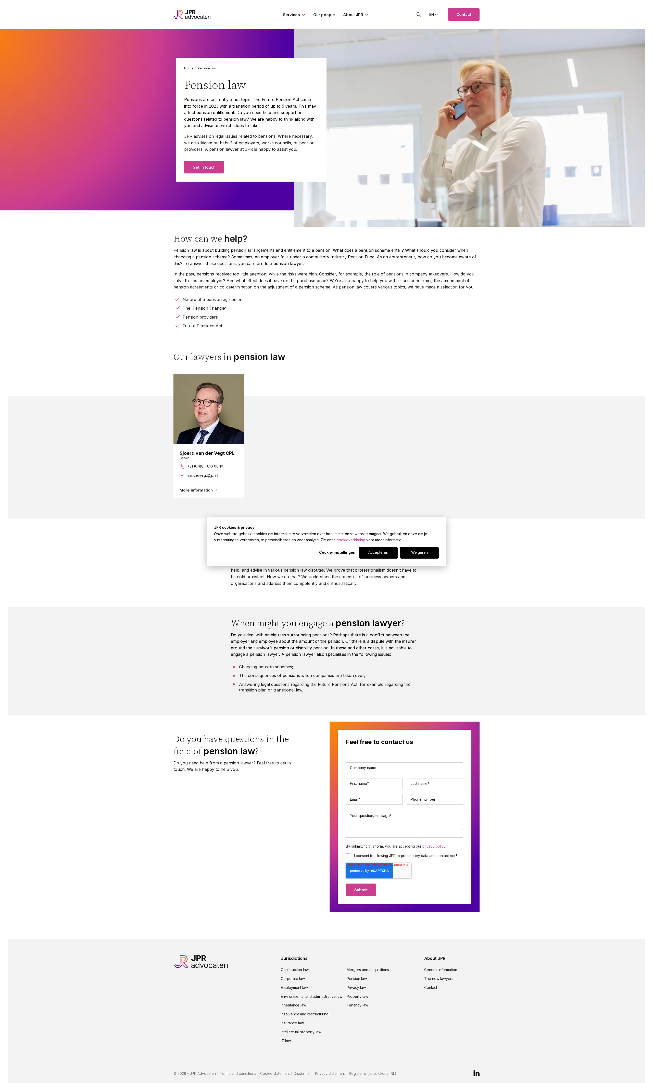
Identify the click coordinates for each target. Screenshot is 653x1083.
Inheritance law (293, 1005)
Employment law (294, 988)
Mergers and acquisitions (368, 970)
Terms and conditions (238, 1074)
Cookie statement (275, 1074)
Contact (463, 14)
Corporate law (293, 979)
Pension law (357, 979)
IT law (286, 1041)
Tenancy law (357, 1005)
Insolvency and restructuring (305, 1014)
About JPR (353, 15)
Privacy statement (330, 1074)
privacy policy (433, 846)
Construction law (295, 970)
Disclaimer (302, 1074)
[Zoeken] (419, 14)
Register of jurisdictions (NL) (372, 1074)
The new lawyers (438, 979)
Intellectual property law (301, 1032)
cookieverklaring (351, 540)
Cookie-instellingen (337, 552)
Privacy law (356, 988)
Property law (357, 996)
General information (440, 970)
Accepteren (378, 552)
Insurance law (292, 1023)
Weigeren (419, 552)
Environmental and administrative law (311, 996)
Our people (324, 15)
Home (189, 68)
